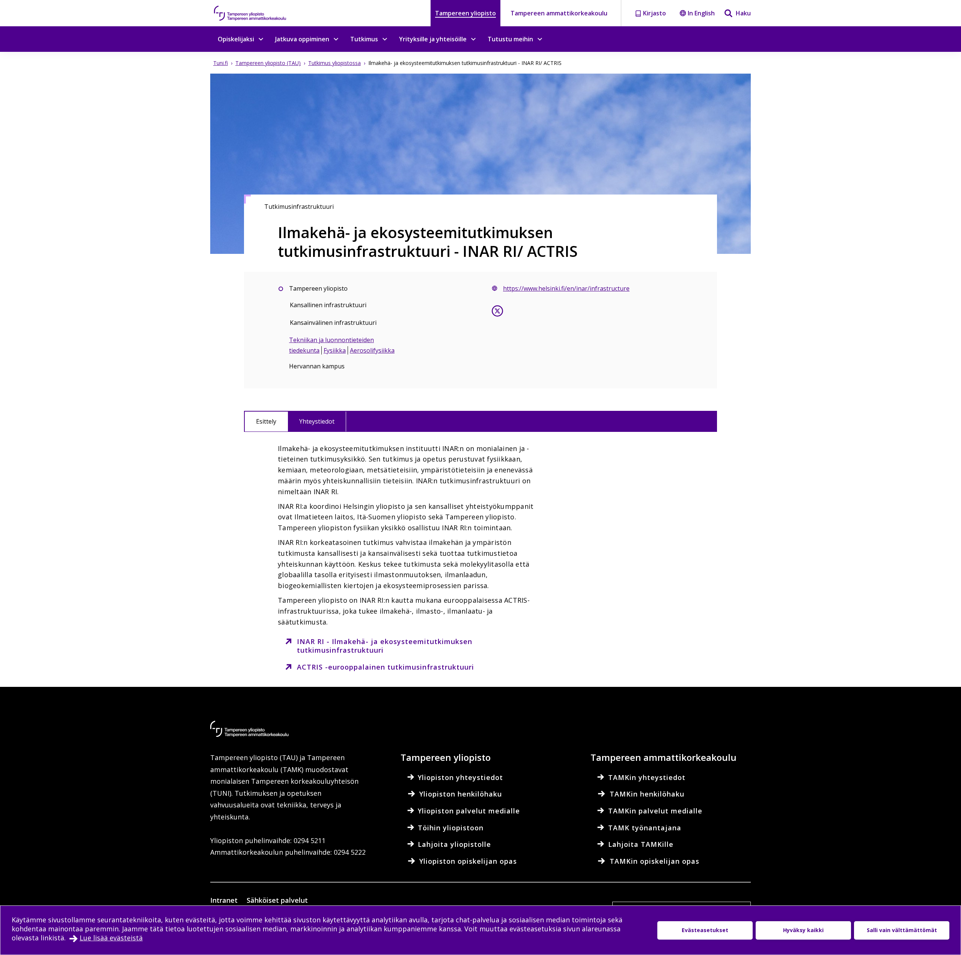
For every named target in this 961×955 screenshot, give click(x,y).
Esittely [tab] (266, 421)
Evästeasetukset (705, 930)
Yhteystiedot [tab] (316, 421)
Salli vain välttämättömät (902, 930)
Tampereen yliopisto (465, 13)
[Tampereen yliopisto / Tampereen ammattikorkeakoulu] (257, 13)
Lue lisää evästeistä (111, 937)
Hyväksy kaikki (803, 930)
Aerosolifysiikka (372, 350)
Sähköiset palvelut (277, 900)
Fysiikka (335, 350)
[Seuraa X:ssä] (497, 312)
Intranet (224, 900)
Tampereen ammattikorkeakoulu (559, 13)
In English (701, 13)
